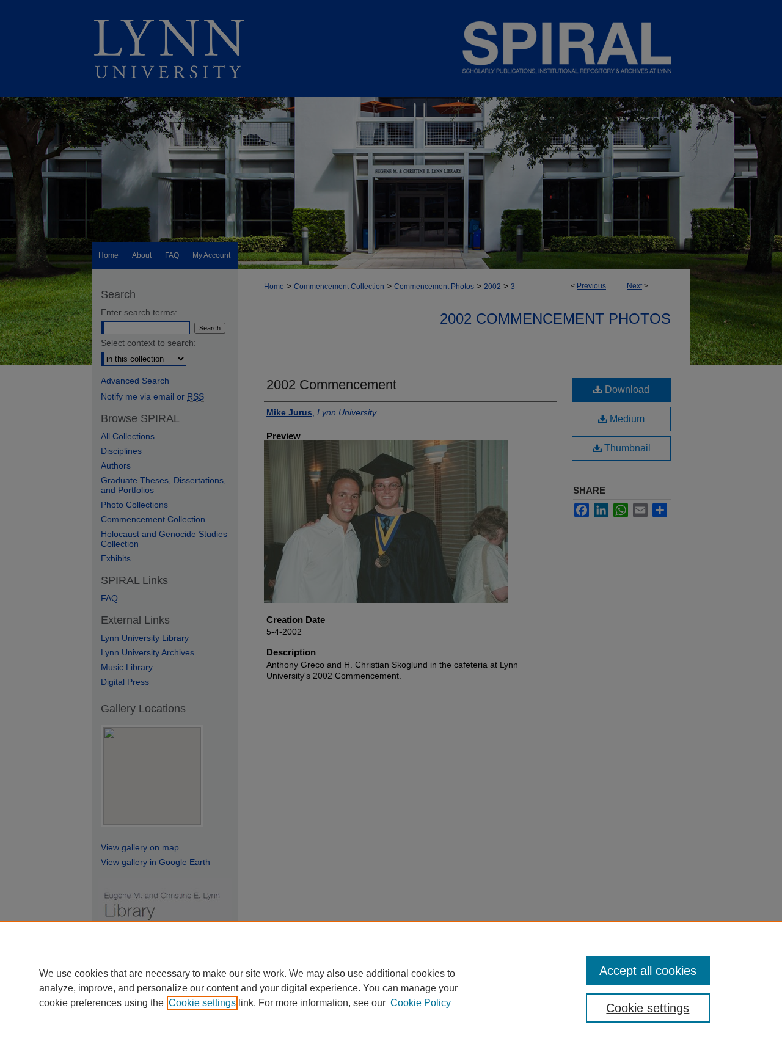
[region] (391, 988)
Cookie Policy (420, 1003)
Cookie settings (202, 1003)
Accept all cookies (647, 970)
